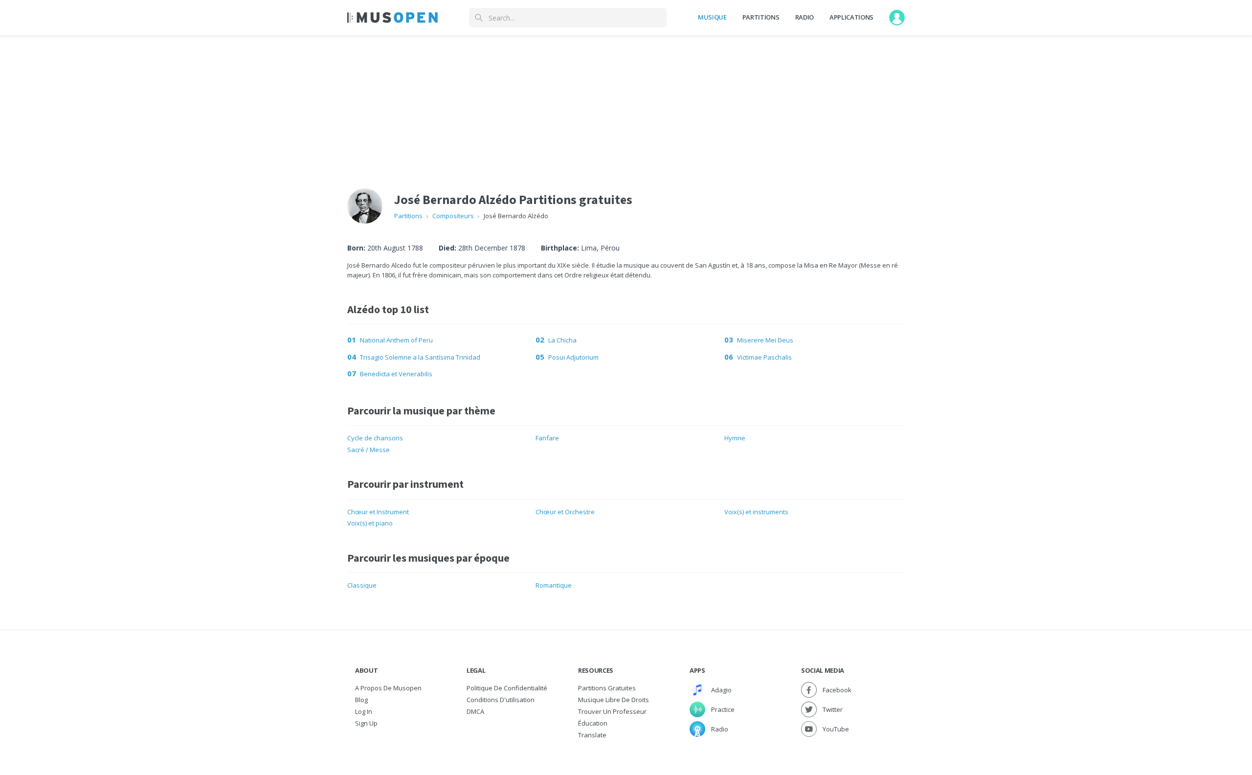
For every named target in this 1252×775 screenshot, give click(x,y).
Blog (361, 699)
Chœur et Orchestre (565, 511)
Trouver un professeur (612, 711)
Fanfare (547, 437)
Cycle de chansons (375, 437)
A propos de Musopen (388, 688)
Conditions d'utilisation (501, 699)
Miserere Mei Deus (765, 340)
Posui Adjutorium (573, 357)
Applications (851, 17)
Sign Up (366, 723)
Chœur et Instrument (378, 511)
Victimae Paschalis (764, 357)
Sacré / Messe (368, 449)
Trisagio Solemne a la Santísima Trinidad (420, 357)
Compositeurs (453, 215)
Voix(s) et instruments (756, 511)
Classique (362, 585)
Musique (712, 17)
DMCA (475, 711)
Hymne (734, 437)
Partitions (761, 17)
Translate (592, 734)
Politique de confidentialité (507, 688)
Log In (363, 711)
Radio (804, 17)
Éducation (592, 723)
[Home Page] (392, 17)
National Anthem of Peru (396, 340)
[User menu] (897, 17)
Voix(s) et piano (370, 523)
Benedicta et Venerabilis (396, 373)
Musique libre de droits (613, 699)
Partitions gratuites (607, 688)
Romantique (554, 585)
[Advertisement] (626, 104)
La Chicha (562, 340)
